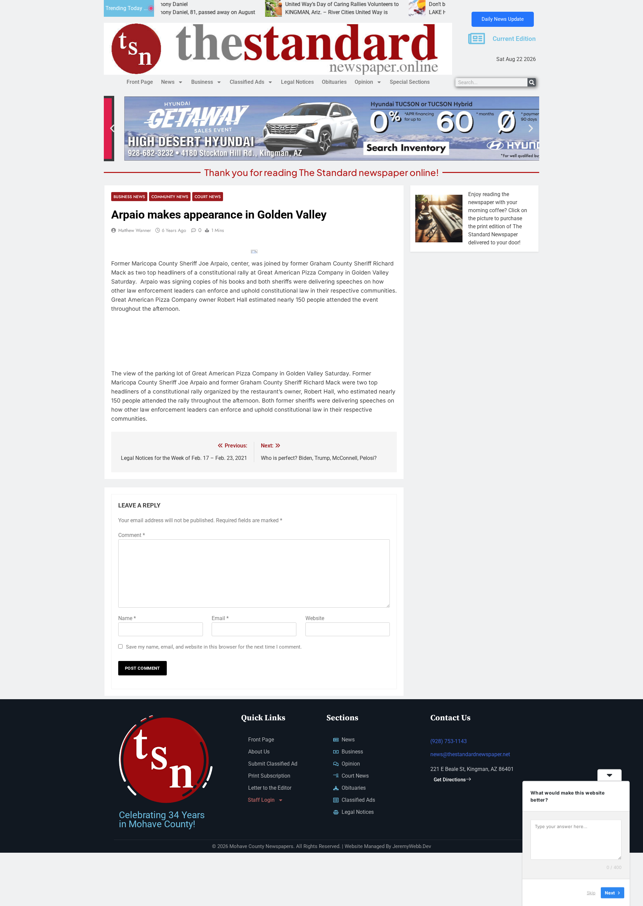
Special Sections (410, 82)
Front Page (140, 82)
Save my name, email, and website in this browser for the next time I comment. (214, 647)
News (167, 82)
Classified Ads (247, 82)
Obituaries (334, 82)
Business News (129, 196)
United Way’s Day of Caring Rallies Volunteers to (309, 4)
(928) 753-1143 (448, 741)
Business (202, 82)
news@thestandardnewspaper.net (470, 754)
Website (314, 618)
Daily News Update (503, 19)
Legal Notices (297, 82)
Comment (131, 535)
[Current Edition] (476, 38)
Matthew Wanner (134, 230)
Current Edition (514, 39)
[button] (112, 128)
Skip (591, 892)
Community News (169, 196)
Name (127, 618)
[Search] (531, 82)
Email (220, 618)
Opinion (364, 82)
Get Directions (450, 780)
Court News (208, 196)
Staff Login (261, 800)
